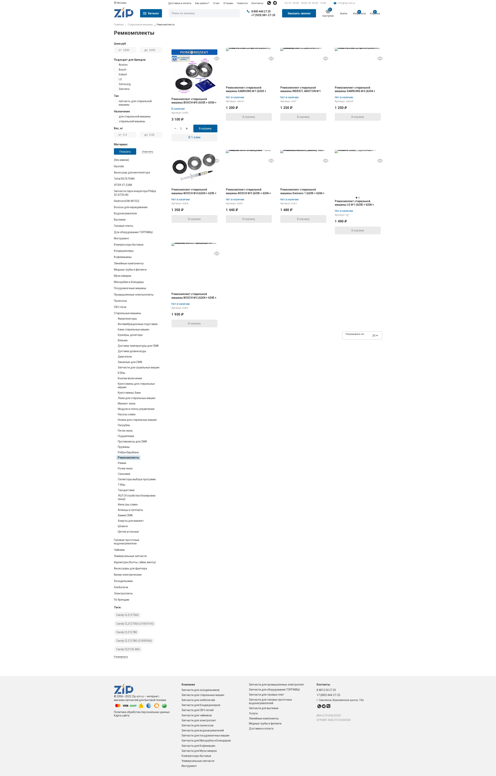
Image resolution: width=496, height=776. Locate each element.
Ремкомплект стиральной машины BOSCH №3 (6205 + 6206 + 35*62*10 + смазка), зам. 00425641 (249, 193)
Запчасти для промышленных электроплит (276, 684)
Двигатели (125, 356)
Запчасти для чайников (197, 715)
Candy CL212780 (126, 632)
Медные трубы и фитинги (265, 723)
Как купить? (202, 3)
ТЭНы (121, 484)
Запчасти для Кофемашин (198, 745)
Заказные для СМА (130, 362)
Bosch (122, 69)
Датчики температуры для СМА (138, 345)
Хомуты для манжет (131, 520)
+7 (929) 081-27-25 (263, 15)
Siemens (124, 89)
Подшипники (126, 436)
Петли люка (125, 430)
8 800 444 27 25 (261, 11)
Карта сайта (121, 715)
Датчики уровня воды (132, 351)
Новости (242, 3)
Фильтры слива (128, 504)
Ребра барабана (128, 452)
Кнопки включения (130, 378)
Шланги (123, 526)
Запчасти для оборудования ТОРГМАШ (274, 689)
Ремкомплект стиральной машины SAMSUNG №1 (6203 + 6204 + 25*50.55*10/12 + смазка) (247, 91)
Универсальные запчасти (198, 760)
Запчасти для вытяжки (263, 708)
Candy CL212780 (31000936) (134, 640)
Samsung (125, 84)
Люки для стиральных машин (136, 398)
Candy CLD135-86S (128, 649)
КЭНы (121, 372)
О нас (216, 3)
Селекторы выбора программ (137, 479)
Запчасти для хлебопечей (198, 700)
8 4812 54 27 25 (326, 690)
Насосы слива (126, 414)
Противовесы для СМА (132, 441)
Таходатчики (126, 490)
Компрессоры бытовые (196, 755)
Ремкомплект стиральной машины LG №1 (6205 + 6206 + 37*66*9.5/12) (354, 205)
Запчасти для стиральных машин (203, 695)
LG (120, 79)
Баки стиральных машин (133, 329)
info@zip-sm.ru (346, 3)
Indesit (123, 74)
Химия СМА (125, 515)
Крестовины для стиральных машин (136, 385)
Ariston (123, 64)
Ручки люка (125, 468)
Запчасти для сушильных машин (138, 367)
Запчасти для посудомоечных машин (205, 735)
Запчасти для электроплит (199, 720)
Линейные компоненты (264, 718)
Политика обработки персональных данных (142, 712)
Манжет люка (126, 403)
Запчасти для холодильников (201, 690)
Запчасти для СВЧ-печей (198, 710)
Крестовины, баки (129, 392)
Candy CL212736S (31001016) (135, 623)
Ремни (122, 463)
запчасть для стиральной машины (135, 103)
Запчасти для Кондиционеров (201, 705)
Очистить (147, 151)
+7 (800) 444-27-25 (328, 695)
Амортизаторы (127, 318)
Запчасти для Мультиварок (199, 750)
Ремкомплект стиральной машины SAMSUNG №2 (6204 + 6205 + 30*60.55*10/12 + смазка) (356, 91)
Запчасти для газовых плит (266, 694)
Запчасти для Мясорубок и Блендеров (206, 740)
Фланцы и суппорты (130, 509)
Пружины (124, 446)
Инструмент (189, 765)
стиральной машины (132, 121)
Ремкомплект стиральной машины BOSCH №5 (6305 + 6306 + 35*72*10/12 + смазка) (193, 102)
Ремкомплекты (128, 457)
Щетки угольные (128, 531)
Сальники (124, 473)
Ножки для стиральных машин (137, 419)
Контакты (257, 3)
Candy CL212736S (127, 614)
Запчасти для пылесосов (198, 725)
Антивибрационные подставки (138, 324)
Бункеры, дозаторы (130, 334)
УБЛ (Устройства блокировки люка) (136, 497)
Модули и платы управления (136, 408)
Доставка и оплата (179, 3)
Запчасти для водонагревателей (203, 730)
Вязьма (122, 340)
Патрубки (124, 425)
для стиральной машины (135, 116)
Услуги (253, 713)
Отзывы (228, 3)
